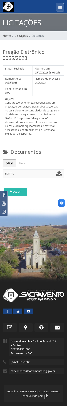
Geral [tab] (22, 163)
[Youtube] (4, 203)
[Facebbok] (7, 311)
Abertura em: (42, 68)
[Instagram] (4, 211)
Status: (9, 68)
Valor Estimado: (14, 88)
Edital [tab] (9, 163)
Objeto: (9, 99)
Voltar (16, 191)
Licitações (21, 36)
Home (7, 36)
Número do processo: (48, 78)
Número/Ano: (13, 78)
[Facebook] (4, 195)
